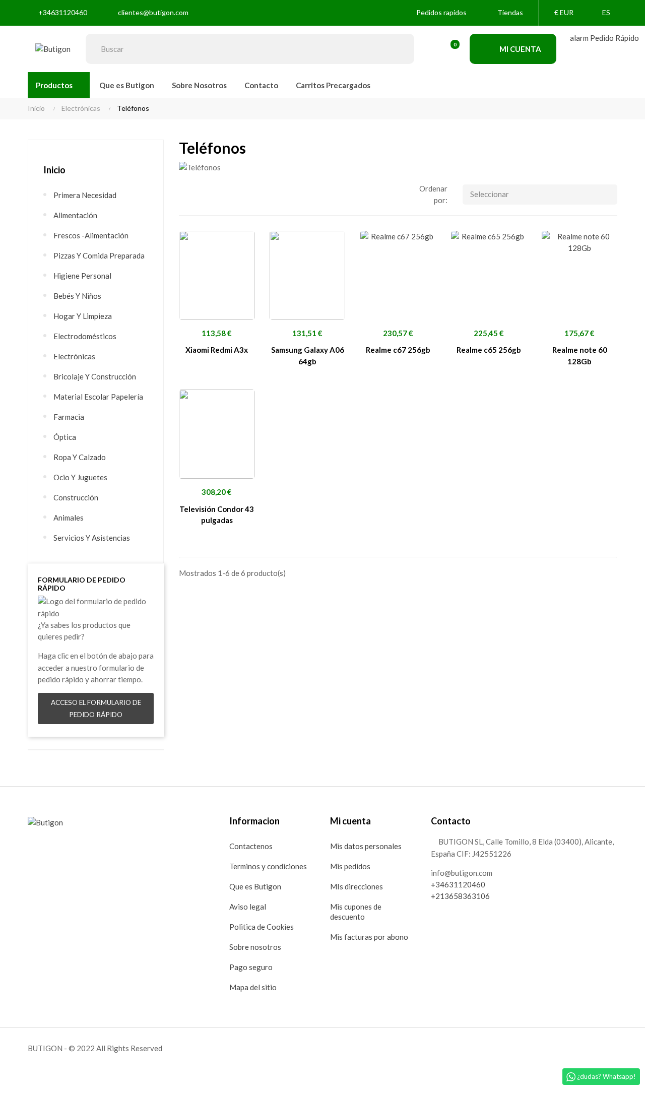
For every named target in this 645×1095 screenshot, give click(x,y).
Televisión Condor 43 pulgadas (216, 514)
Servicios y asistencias (91, 537)
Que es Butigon (255, 886)
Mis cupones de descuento (355, 911)
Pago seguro (251, 967)
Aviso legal (247, 906)
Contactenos (251, 846)
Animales (68, 517)
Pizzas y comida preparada (99, 255)
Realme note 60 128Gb (579, 355)
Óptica (64, 436)
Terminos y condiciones (268, 866)
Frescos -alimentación (90, 235)
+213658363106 (460, 895)
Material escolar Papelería (98, 396)
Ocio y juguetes (80, 477)
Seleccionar (489, 194)
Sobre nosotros (255, 946)
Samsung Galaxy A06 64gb (307, 355)
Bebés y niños (77, 295)
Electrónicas (74, 356)
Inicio (54, 169)
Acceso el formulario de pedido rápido (96, 708)
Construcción (75, 497)
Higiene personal (82, 275)
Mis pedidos (350, 866)
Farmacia (68, 416)
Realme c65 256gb (489, 349)
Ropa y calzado (79, 457)
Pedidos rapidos (441, 12)
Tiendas (510, 12)
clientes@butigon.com (153, 12)
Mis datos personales (366, 846)
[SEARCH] (399, 48)
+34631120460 (62, 12)
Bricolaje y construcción (94, 376)
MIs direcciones (356, 886)
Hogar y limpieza (82, 315)
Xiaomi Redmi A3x (216, 349)
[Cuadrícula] (186, 192)
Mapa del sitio (253, 987)
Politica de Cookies (261, 926)
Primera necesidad (84, 195)
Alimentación (75, 215)
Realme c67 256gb (398, 349)
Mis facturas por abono (369, 936)
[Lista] (204, 192)
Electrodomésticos (84, 336)
